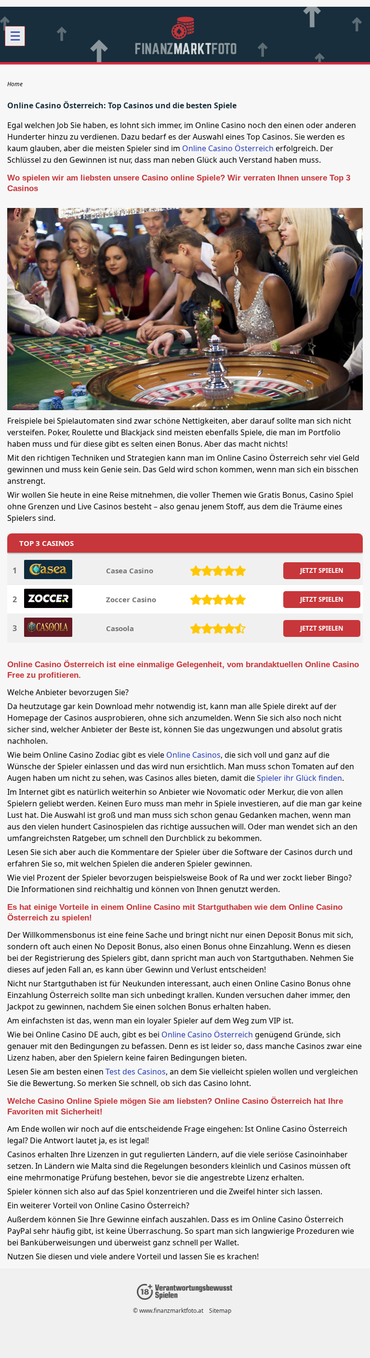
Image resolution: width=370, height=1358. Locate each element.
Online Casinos (193, 755)
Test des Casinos (136, 1071)
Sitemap (220, 1310)
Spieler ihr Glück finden (299, 778)
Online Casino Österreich (228, 148)
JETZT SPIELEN (322, 570)
